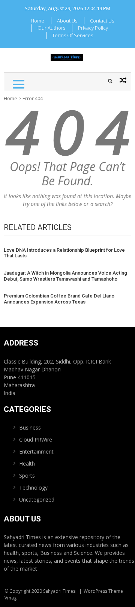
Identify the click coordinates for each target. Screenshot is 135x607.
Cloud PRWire (35, 439)
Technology (33, 487)
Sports (27, 475)
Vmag (10, 598)
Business (30, 427)
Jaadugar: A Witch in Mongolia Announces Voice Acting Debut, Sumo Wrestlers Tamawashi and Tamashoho (65, 276)
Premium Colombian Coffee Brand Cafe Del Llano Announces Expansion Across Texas (59, 299)
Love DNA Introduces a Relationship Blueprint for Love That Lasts (64, 253)
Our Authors (51, 27)
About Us (67, 20)
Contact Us (102, 20)
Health (27, 463)
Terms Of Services (72, 35)
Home (37, 20)
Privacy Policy (93, 27)
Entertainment (36, 451)
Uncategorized (36, 499)
